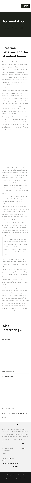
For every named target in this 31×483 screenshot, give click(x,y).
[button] (2, 2)
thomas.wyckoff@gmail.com (10, 463)
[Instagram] (17, 469)
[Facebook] (13, 469)
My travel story (7, 376)
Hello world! (6, 339)
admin (3, 335)
